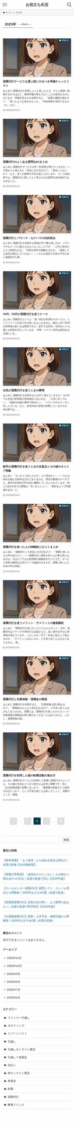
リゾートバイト (17, 1033)
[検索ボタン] (69, 4)
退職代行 (13, 1096)
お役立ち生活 (37, 5)
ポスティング (16, 1025)
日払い (12, 1065)
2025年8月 (13, 981)
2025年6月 (13, 997)
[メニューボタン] (4, 4)
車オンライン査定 (19, 1073)
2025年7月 (13, 989)
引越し (12, 1041)
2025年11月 (14, 958)
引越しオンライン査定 (21, 1049)
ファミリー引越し (19, 1017)
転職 (10, 1088)
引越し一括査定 (17, 1057)
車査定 (12, 1080)
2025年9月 (13, 974)
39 (60, 821)
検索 (66, 839)
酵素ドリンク (16, 1104)
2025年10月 (14, 965)
